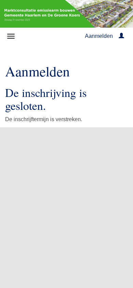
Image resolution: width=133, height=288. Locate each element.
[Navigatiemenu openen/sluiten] (10, 36)
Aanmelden (99, 36)
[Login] (121, 36)
